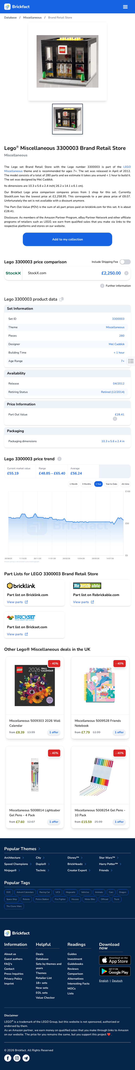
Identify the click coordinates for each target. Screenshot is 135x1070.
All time (125, 484)
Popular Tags (17, 883)
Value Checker (45, 998)
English (103, 981)
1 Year (98, 484)
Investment (75, 959)
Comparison (75, 974)
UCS (58, 892)
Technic (41, 870)
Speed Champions (16, 864)
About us (10, 954)
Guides (72, 954)
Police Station (42, 899)
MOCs (72, 989)
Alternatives (75, 979)
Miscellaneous (115, 327)
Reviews (73, 969)
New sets (42, 988)
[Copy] (61, 299)
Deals (39, 954)
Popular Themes (20, 849)
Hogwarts (70, 892)
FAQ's (8, 964)
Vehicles (85, 892)
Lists (71, 993)
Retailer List (44, 978)
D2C (9, 892)
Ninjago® (10, 870)
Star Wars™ (107, 857)
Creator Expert (77, 870)
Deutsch (117, 981)
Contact (9, 969)
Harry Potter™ (108, 864)
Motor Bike (90, 899)
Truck (116, 899)
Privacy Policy (13, 979)
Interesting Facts (78, 984)
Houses (75, 899)
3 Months (86, 484)
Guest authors (13, 959)
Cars (111, 892)
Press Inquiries (13, 974)
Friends (104, 870)
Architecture (12, 857)
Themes (41, 973)
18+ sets (41, 983)
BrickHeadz (75, 864)
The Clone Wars (14, 906)
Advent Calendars (25, 892)
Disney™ (73, 857)
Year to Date (111, 484)
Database (42, 959)
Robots (26, 899)
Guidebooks (75, 964)
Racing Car (45, 892)
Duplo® (41, 864)
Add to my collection (67, 239)
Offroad (104, 899)
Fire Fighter (60, 899)
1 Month (74, 484)
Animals (99, 892)
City (38, 857)
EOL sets (42, 993)
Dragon (122, 892)
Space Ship (12, 899)
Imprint (9, 984)
